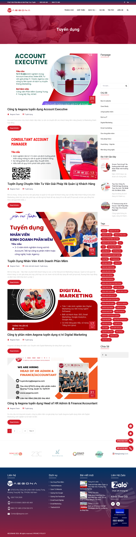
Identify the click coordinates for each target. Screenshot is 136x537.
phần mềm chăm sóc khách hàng (111, 283)
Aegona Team (15, 114)
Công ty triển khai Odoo (108, 243)
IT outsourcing (115, 259)
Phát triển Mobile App (108, 267)
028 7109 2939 (16, 497)
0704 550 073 (27, 508)
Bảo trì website (106, 101)
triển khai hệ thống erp (120, 319)
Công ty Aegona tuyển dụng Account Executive (37, 109)
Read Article (14, 128)
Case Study (104, 106)
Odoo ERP (117, 263)
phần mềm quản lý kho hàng (110, 299)
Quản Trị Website (56, 489)
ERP (103, 247)
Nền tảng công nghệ (108, 150)
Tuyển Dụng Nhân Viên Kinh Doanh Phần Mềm (37, 261)
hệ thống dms (117, 251)
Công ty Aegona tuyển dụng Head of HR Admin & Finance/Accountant (52, 403)
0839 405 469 (27, 503)
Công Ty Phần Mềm (120, 235)
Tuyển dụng (29, 114)
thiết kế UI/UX (120, 307)
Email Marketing (55, 504)
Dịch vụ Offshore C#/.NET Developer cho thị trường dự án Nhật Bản (94, 508)
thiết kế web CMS (107, 311)
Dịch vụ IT (104, 117)
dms (120, 243)
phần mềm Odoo (122, 291)
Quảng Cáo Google (56, 493)
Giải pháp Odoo (106, 139)
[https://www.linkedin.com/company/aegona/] (118, 504)
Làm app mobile (106, 263)
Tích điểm (105, 327)
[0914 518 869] (130, 448)
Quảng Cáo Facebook (57, 496)
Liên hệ (120, 10)
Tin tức (111, 10)
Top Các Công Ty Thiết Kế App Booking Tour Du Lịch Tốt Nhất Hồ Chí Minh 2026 (120, 187)
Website (104, 336)
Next (30, 431)
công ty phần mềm (107, 112)
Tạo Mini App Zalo (107, 332)
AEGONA (10, 533)
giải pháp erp (105, 251)
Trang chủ (69, 10)
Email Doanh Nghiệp (57, 500)
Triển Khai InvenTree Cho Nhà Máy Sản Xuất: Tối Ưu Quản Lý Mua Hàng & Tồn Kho (93, 497)
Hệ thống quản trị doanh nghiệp (111, 255)
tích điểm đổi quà (116, 327)
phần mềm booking (107, 279)
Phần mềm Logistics (108, 291)
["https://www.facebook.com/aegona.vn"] (113, 504)
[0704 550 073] (130, 441)
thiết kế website (120, 311)
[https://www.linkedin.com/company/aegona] (128, 2)
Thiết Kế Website (56, 486)
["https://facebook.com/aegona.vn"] (124, 2)
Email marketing (106, 128)
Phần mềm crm (106, 287)
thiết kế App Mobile (107, 307)
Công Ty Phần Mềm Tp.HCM (110, 239)
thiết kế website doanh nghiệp (110, 315)
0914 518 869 (16, 503)
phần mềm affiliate (107, 275)
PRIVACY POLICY (39, 533)
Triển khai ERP (106, 319)
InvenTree (104, 259)
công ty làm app (106, 235)
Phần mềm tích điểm (108, 303)
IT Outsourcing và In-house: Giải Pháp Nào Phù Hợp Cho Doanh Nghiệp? (120, 207)
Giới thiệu (81, 10)
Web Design (119, 332)
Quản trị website (122, 303)
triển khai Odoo (106, 323)
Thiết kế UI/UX (55, 507)
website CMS (113, 336)
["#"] (106, 355)
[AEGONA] (18, 10)
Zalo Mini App (106, 340)
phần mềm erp (119, 287)
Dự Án (102, 10)
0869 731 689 (16, 508)
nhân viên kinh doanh (32, 266)
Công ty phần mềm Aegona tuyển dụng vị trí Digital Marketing (47, 334)
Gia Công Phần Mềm (114, 247)
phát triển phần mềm (108, 271)
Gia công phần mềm (108, 133)
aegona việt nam (114, 231)
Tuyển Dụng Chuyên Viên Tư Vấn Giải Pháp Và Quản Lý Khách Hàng (51, 184)
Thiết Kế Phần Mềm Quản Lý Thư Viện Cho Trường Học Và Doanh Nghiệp (94, 487)
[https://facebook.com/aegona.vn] (102, 355)
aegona (104, 231)
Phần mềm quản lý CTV (108, 295)
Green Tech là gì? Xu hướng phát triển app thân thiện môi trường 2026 (120, 167)
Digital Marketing (106, 122)
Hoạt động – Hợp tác (108, 144)
